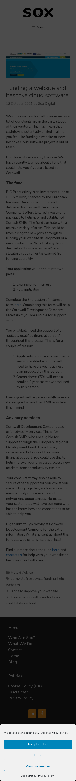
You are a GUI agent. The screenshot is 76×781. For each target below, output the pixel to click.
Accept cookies (38, 744)
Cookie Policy (28, 775)
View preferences (38, 766)
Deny (38, 755)
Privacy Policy (46, 775)
